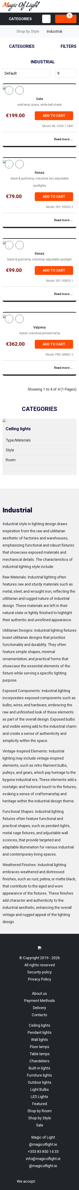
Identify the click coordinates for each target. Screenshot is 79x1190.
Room (11, 460)
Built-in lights (39, 1068)
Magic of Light (43, 1137)
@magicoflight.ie (42, 1144)
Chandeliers (39, 1061)
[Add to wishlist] (9, 90)
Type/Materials (18, 440)
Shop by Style (27, 31)
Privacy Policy (39, 979)
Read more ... (63, 139)
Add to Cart (54, 116)
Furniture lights (39, 1075)
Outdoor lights (39, 1082)
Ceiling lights (18, 428)
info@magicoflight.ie (42, 1158)
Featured (39, 1104)
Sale (39, 1125)
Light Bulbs (39, 1089)
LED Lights (39, 1096)
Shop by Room (39, 1111)
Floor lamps (39, 1046)
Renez (39, 173)
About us (39, 993)
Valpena (39, 327)
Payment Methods (39, 1000)
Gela (39, 99)
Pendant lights (40, 1032)
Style (10, 450)
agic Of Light (20, 6)
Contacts (39, 1015)
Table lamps (39, 1054)
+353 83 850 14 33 (43, 1151)
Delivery (39, 1008)
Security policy (39, 972)
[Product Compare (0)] (19, 90)
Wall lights (39, 1039)
